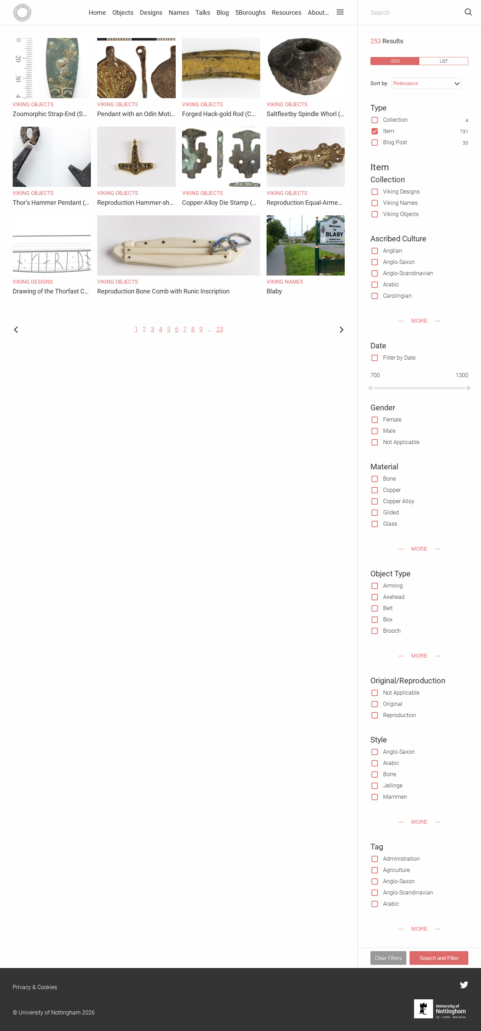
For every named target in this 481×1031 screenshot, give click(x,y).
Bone (389, 478)
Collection (395, 119)
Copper (392, 490)
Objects (122, 12)
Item (388, 131)
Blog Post (395, 142)
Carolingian (397, 295)
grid (395, 61)
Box (388, 619)
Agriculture (396, 870)
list (444, 61)
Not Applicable (401, 442)
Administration (401, 858)
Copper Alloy (398, 501)
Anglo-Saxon (399, 262)
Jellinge (392, 785)
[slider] (370, 388)
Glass (390, 523)
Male (389, 431)
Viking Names (400, 203)
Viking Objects (401, 214)
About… (318, 12)
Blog (223, 12)
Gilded (391, 512)
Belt (388, 608)
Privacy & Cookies (35, 987)
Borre (389, 774)
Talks (202, 12)
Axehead (394, 597)
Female (392, 419)
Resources (286, 12)
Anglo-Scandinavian (408, 273)
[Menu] (340, 12)
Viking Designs (401, 191)
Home (97, 12)
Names (179, 12)
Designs (151, 12)
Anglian (392, 250)
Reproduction (399, 715)
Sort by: (379, 83)
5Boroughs (250, 12)
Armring (393, 585)
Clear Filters (388, 958)
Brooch (392, 630)
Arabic (391, 284)
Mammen (395, 796)
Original (392, 704)
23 (219, 329)
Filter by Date (399, 357)
